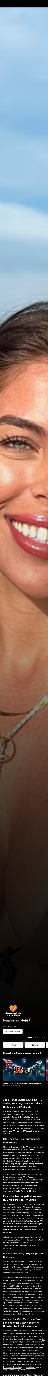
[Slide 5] (40, 1037)
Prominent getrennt (33, 1364)
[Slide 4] (37, 1037)
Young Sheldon (34, 1264)
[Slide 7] (44, 1037)
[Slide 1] (30, 1037)
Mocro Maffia (17, 1264)
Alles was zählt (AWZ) (35, 1280)
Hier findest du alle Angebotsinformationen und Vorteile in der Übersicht (21, 1245)
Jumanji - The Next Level (21, 1308)
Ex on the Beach (10, 1361)
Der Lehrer (28, 1261)
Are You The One (34, 1359)
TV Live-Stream (30, 1114)
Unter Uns (11, 1283)
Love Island (30, 1367)
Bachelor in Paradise (12, 1367)
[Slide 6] (42, 1037)
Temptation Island (18, 1359)
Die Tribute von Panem (23, 1306)
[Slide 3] (35, 1037)
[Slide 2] (33, 1037)
